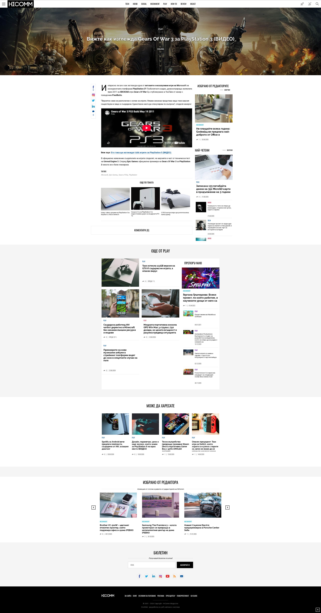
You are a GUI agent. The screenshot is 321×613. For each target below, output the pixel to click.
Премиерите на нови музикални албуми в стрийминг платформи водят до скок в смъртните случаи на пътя (120, 355)
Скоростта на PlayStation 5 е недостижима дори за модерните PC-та (145, 214)
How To (174, 4)
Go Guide (194, 596)
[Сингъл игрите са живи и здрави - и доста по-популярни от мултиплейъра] (188, 352)
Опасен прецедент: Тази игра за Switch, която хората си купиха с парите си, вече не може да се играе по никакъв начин (205, 446)
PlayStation (133, 175)
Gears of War (123, 175)
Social (144, 4)
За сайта (128, 596)
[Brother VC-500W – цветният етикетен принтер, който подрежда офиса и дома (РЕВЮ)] (120, 506)
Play (165, 4)
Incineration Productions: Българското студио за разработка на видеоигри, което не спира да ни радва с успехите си (206, 338)
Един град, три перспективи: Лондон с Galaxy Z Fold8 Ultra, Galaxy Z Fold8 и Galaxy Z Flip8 (213, 133)
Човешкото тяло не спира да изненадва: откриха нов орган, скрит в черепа (219, 208)
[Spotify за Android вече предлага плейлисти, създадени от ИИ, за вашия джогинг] (115, 424)
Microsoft (104, 175)
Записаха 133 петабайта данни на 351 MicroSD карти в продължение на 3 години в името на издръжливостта (213, 190)
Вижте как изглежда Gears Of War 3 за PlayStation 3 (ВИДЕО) (160, 39)
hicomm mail (181, 576)
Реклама (160, 596)
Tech (127, 4)
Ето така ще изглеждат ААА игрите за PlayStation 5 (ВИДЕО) (141, 152)
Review (183, 4)
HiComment (154, 4)
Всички (227, 90)
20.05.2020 (160, 49)
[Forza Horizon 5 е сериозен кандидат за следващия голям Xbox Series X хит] (188, 372)
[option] (214, 209)
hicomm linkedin (153, 576)
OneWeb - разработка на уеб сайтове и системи (160, 607)
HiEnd (135, 4)
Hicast (193, 4)
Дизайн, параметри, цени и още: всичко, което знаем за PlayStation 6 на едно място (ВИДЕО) (145, 445)
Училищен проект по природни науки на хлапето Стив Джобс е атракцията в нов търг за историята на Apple (220, 227)
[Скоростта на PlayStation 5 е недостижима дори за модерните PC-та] (145, 198)
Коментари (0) (141, 230)
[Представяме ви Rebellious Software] (188, 314)
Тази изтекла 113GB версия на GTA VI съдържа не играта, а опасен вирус (158, 268)
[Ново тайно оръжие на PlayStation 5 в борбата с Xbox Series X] (115, 199)
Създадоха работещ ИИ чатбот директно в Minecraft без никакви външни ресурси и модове (119, 328)
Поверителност (183, 596)
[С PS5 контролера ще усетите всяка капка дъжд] (175, 199)
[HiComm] (21, 4)
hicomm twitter (146, 576)
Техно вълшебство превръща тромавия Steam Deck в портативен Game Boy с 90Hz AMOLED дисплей (175, 446)
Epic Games (113, 175)
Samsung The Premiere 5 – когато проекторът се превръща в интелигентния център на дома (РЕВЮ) (159, 529)
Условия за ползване (147, 596)
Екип (135, 596)
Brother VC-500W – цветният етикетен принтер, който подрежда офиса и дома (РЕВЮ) (116, 527)
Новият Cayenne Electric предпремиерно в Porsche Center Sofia (201, 527)
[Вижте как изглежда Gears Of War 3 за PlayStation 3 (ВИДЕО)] (93, 95)
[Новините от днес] (302, 4)
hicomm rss (174, 576)
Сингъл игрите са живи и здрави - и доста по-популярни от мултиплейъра (206, 355)
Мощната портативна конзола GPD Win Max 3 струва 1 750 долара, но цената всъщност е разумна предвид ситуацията (160, 328)
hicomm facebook (139, 576)
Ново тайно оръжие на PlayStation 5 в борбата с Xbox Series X (115, 213)
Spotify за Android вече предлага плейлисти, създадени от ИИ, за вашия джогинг (115, 445)
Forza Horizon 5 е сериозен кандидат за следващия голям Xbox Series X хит (205, 375)
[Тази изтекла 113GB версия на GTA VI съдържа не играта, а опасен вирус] (120, 273)
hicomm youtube (167, 576)
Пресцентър (170, 596)
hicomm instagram (160, 576)
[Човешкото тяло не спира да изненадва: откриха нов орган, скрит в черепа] (201, 207)
